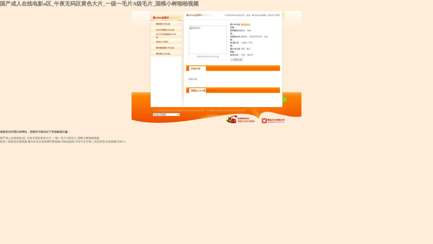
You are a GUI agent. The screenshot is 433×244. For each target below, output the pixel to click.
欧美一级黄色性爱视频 (13, 141)
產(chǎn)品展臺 (259, 15)
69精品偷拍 (67, 141)
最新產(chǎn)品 (163, 24)
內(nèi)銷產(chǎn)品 (165, 30)
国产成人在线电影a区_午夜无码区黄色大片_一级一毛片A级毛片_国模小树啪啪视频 (99, 4)
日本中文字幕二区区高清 (90, 141)
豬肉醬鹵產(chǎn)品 (165, 48)
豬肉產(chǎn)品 (163, 54)
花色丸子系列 (162, 42)
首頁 (248, 15)
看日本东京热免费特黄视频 (44, 141)
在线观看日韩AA (116, 141)
